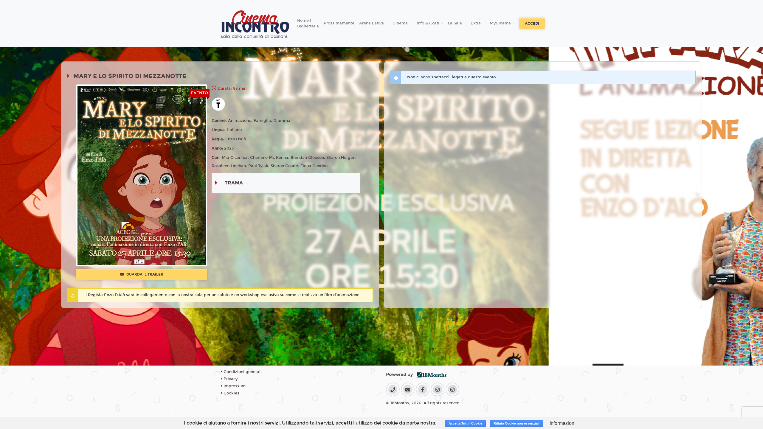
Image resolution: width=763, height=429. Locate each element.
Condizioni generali (242, 371)
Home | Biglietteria (308, 23)
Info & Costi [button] (429, 23)
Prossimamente (339, 23)
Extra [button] (476, 23)
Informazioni (563, 423)
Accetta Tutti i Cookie (465, 423)
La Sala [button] (455, 23)
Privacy (230, 379)
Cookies (230, 393)
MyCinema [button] (501, 23)
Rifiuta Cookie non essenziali (516, 423)
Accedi (532, 23)
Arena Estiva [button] (372, 23)
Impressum (234, 386)
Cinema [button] (401, 23)
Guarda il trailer (144, 274)
